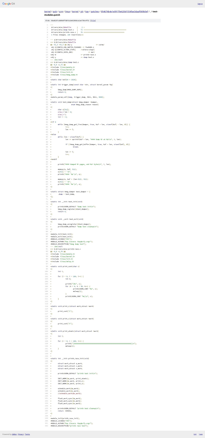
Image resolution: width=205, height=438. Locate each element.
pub (55, 11)
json (201, 434)
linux (67, 11)
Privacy (20, 434)
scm (61, 11)
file (93, 21)
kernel (47, 11)
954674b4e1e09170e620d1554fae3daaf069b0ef (124, 11)
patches (95, 11)
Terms (27, 434)
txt (195, 434)
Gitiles (14, 434)
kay (87, 11)
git (81, 11)
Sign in (200, 4)
